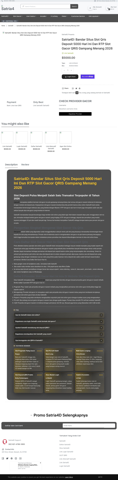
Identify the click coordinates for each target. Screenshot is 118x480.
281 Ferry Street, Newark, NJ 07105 (106, 1)
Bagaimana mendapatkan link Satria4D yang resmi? (33, 334)
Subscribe (109, 426)
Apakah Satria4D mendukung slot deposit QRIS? (32, 327)
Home (3, 25)
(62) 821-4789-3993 (9, 0)
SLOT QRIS (63, 455)
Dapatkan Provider (75, 114)
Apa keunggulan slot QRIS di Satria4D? (29, 340)
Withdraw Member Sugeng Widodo (28, 465)
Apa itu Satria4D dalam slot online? (27, 315)
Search (74, 6)
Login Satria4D (22, 146)
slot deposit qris (40, 280)
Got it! (100, 477)
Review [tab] (25, 164)
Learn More (69, 477)
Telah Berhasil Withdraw (25, 463)
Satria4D (10, 25)
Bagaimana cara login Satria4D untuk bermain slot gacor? (35, 321)
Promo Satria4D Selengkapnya (60, 415)
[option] (7, 143)
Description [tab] (11, 164)
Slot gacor (17, 231)
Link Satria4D (7, 146)
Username (62, 105)
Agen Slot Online (65, 146)
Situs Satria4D (64, 448)
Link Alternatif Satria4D (67, 459)
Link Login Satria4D (66, 452)
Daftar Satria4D (36, 146)
